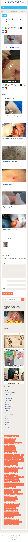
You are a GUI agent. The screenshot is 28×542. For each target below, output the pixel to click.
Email (3, 285)
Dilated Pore (8, 400)
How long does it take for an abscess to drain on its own (12, 460)
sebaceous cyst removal (9, 508)
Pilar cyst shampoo (8, 492)
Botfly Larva (8, 394)
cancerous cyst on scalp (9, 440)
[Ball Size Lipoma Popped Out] (14, 221)
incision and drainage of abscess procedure (13, 476)
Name (3, 281)
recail (11, 243)
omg (6, 11)
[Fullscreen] (18, 81)
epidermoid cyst (11, 445)
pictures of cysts (8, 489)
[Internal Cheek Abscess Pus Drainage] (14, 130)
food (22, 454)
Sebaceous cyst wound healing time (12, 515)
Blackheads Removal (10, 392)
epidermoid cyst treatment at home (12, 454)
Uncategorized (8, 427)
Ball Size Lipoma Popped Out (10, 229)
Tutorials (7, 425)
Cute (6, 396)
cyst (5, 445)
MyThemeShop (14, 537)
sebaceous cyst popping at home (11, 505)
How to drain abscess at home (10, 465)
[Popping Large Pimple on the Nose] (14, 198)
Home (2, 11)
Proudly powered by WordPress (8, 535)
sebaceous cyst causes (18, 494)
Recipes (7, 416)
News (6, 410)
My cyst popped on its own (10, 487)
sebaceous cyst (7, 494)
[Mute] (15, 81)
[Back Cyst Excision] (14, 175)
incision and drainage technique (11, 479)
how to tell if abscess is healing (11, 474)
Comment (4, 263)
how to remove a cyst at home (10, 472)
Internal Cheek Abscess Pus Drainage (13, 138)
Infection (7, 404)
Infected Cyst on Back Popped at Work (13, 116)
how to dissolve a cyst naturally (11, 463)
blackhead (6, 438)
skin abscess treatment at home (11, 519)
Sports (6, 418)
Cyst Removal (8, 398)
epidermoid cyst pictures (9, 447)
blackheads (13, 438)
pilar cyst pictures (17, 489)
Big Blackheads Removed (10, 161)
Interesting (7, 408)
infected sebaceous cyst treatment (12, 481)
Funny (6, 402)
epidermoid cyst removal (9, 450)
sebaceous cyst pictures (9, 501)
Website (4, 288)
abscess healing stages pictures (11, 436)
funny (5, 457)
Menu (3, 7)
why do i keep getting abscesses (11, 524)
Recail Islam (5, 24)
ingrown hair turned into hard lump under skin (13, 484)
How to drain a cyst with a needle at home (13, 467)
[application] (11, 66)
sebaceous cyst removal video (10, 510)
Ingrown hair (8, 406)
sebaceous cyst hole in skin (10, 496)
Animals (7, 390)
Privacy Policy (14, 539)
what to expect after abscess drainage (12, 522)
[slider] (9, 81)
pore (5, 94)
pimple (15, 492)
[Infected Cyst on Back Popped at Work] (14, 107)
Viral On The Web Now (13, 2)
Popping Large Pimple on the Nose (12, 207)
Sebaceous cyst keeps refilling (10, 498)
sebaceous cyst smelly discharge (11, 512)
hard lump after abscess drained (16, 457)
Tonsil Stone (8, 423)
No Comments (21, 24)
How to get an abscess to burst (11, 469)
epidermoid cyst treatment (10, 452)
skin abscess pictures (9, 517)
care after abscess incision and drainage (13, 443)
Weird (6, 429)
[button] (10, 66)
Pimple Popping (9, 414)
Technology (7, 420)
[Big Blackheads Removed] (14, 153)
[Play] (3, 81)
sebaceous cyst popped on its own (11, 503)
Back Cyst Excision (8, 184)
